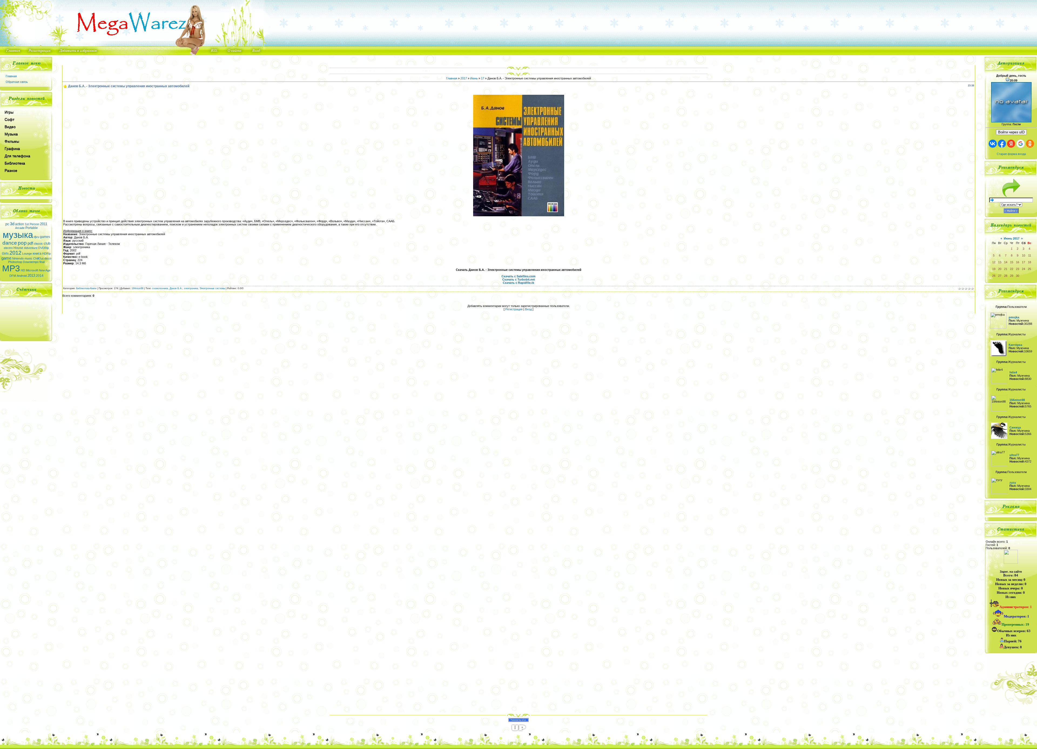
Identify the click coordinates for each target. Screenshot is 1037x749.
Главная (11, 76)
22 (1011, 269)
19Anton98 (137, 288)
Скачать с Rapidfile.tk (518, 282)
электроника (191, 288)
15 (1011, 262)
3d (12, 224)
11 (1029, 255)
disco (47, 258)
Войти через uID (1011, 132)
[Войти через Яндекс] (1011, 144)
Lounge (27, 253)
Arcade (20, 228)
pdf (30, 243)
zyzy (1012, 482)
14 (1005, 262)
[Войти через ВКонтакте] (993, 144)
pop (22, 243)
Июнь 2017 (1011, 238)
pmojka (1014, 317)
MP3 (11, 268)
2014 (39, 276)
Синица (1015, 427)
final (42, 262)
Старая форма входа (1011, 154)
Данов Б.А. (176, 288)
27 (999, 275)
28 (1005, 275)
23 (1017, 269)
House (18, 248)
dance (9, 243)
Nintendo (18, 258)
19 (993, 269)
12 (993, 262)
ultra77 (1014, 455)
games (45, 237)
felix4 (1013, 372)
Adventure (31, 247)
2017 (463, 78)
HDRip (46, 253)
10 (1023, 255)
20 (999, 269)
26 (993, 275)
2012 (15, 253)
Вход (528, 309)
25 (1029, 269)
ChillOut (38, 258)
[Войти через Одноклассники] (1030, 144)
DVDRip (43, 247)
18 (1029, 262)
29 (1011, 275)
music (28, 258)
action (19, 224)
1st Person (32, 224)
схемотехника (160, 288)
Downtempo (31, 262)
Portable (31, 228)
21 (1005, 269)
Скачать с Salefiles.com (518, 276)
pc (7, 224)
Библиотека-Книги (86, 288)
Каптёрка (1015, 344)
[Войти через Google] (1020, 143)
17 (482, 78)
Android (22, 275)
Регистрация (514, 309)
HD (23, 270)
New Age (44, 270)
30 (1017, 275)
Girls (5, 253)
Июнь (474, 78)
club (47, 243)
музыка (18, 235)
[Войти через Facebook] (1002, 144)
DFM (12, 275)
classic (38, 243)
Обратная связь (17, 81)
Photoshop (15, 262)
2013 (31, 276)
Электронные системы (212, 288)
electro (8, 247)
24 (1023, 269)
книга (37, 253)
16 (1017, 262)
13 (999, 262)
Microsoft (32, 270)
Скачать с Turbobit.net (518, 279)
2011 (43, 224)
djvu (36, 236)
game (6, 258)
